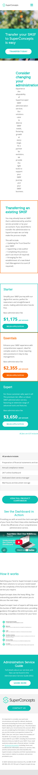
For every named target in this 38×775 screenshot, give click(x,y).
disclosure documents (12, 745)
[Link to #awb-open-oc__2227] (32, 5)
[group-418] (10, 4)
